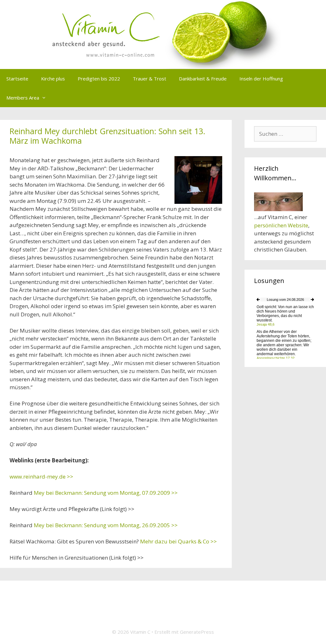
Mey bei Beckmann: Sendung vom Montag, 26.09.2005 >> (106, 525)
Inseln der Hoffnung (261, 78)
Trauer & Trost (149, 78)
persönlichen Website (281, 225)
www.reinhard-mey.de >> (41, 476)
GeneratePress (197, 632)
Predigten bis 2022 (99, 78)
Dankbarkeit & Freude (203, 78)
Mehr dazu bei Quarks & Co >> (178, 541)
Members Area (22, 97)
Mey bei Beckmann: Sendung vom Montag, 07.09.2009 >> (106, 492)
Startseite (17, 78)
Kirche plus (53, 78)
